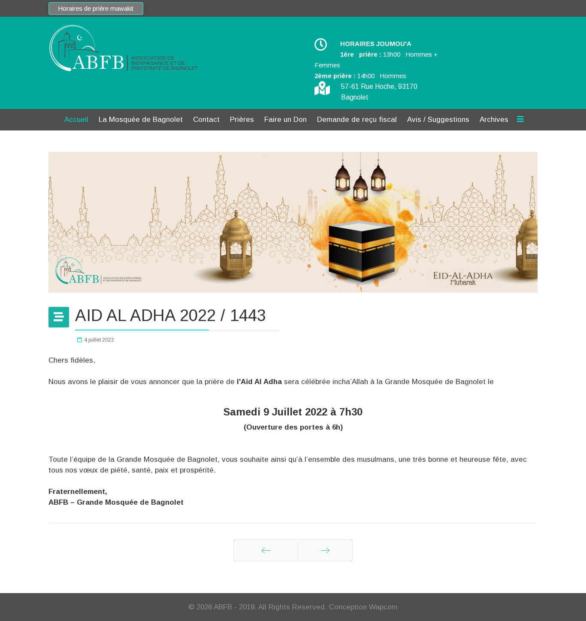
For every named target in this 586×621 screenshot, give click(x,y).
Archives (494, 119)
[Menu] (520, 119)
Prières (242, 119)
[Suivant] (325, 550)
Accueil (76, 119)
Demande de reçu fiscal (357, 119)
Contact (206, 119)
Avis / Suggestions (438, 119)
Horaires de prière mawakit (95, 8)
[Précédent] (266, 550)
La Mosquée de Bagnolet (141, 119)
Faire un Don (285, 119)
